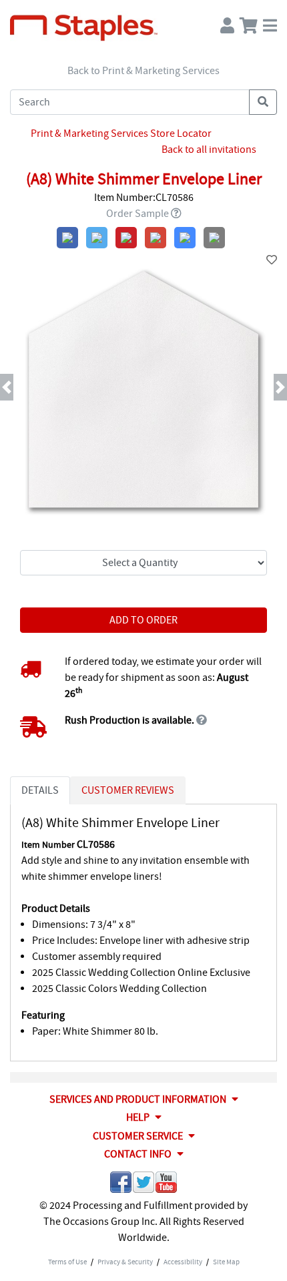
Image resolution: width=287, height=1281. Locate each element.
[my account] (227, 22)
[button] (21, 387)
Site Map (226, 1261)
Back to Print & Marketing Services (143, 70)
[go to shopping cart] (249, 22)
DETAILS (40, 790)
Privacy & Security (125, 1261)
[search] (263, 102)
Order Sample (137, 213)
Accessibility (183, 1261)
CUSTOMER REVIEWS (127, 790)
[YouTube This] (166, 1185)
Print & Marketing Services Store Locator (121, 133)
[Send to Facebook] (120, 1185)
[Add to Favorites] (271, 260)
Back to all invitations (209, 149)
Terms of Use (67, 1261)
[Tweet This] (143, 1185)
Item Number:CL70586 (144, 197)
